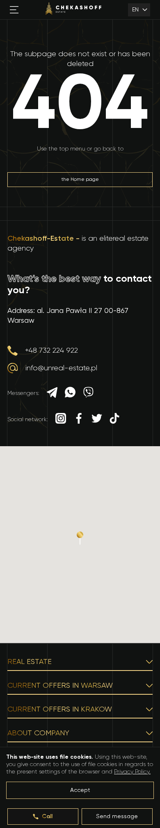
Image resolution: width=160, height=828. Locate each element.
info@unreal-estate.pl (61, 368)
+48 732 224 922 (51, 350)
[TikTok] (114, 419)
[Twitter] (96, 419)
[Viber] (88, 393)
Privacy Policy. (132, 772)
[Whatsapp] (70, 393)
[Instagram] (60, 419)
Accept (80, 790)
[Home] (73, 9)
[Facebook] (78, 419)
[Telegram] (52, 393)
